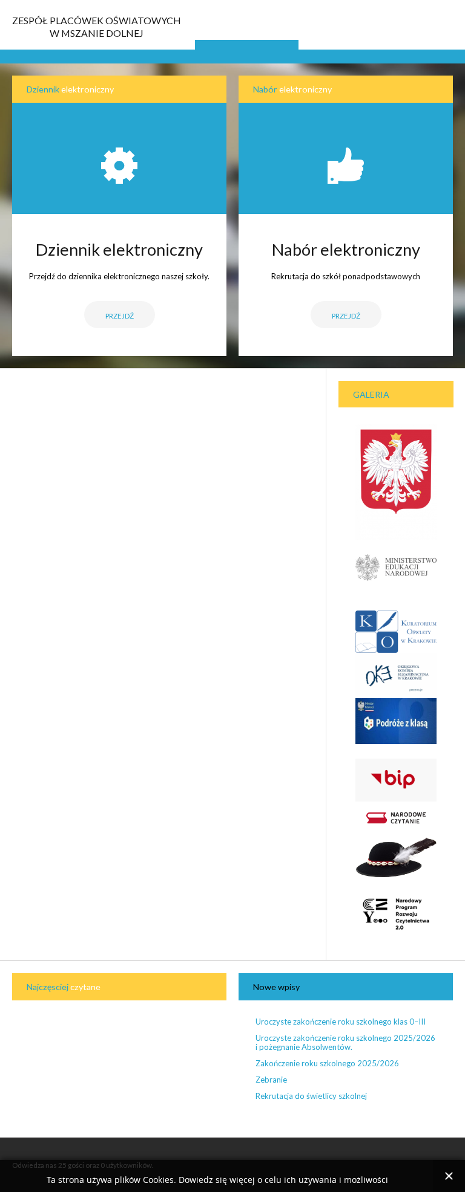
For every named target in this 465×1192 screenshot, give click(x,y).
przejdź (346, 315)
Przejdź (119, 315)
